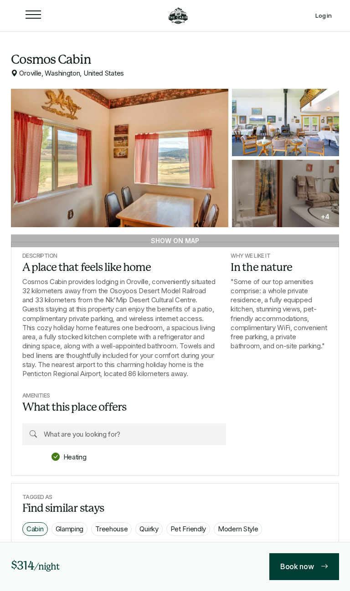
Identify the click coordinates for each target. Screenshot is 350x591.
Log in (323, 15)
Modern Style (238, 529)
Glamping (70, 529)
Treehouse (111, 529)
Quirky (148, 529)
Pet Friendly (188, 529)
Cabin (35, 529)
